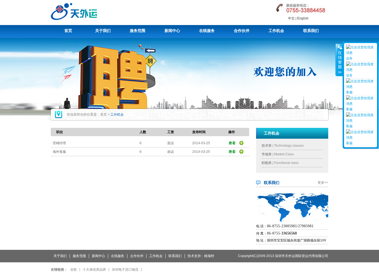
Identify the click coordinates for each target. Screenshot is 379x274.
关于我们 (103, 30)
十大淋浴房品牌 (94, 269)
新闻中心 (172, 30)
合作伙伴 (241, 30)
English (303, 18)
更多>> (323, 183)
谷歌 (73, 269)
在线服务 (207, 30)
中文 (291, 18)
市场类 (267, 154)
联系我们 (311, 30)
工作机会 (276, 30)
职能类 (267, 163)
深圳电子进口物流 (125, 269)
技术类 (267, 146)
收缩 (339, 59)
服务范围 (137, 30)
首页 (68, 30)
